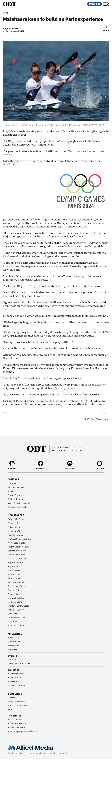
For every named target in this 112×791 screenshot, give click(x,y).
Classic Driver (14, 641)
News (5, 13)
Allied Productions (16, 673)
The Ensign (13, 621)
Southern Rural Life (16, 617)
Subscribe (94, 4)
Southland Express (16, 625)
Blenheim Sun (14, 523)
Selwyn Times (14, 578)
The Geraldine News (16, 554)
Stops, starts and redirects (19, 705)
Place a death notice (17, 723)
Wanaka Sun (13, 594)
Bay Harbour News (16, 562)
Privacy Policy (14, 495)
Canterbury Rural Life (17, 550)
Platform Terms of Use (17, 499)
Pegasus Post (13, 566)
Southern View (14, 574)
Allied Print (12, 681)
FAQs (10, 709)
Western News (14, 570)
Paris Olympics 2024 (99, 419)
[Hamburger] (106, 4)
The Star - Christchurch (18, 558)
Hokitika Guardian (16, 535)
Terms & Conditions (16, 701)
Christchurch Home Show (19, 663)
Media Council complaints (19, 503)
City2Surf (12, 659)
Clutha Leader (14, 613)
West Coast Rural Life (17, 542)
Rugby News (13, 649)
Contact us (12, 483)
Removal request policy (18, 507)
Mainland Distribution (17, 685)
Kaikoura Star (14, 527)
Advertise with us (15, 719)
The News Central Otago (18, 605)
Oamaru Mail (13, 590)
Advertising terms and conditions (22, 731)
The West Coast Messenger (19, 539)
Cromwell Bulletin (16, 598)
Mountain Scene (15, 601)
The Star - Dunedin (16, 609)
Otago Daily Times (16, 519)
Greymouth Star (15, 531)
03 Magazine (13, 645)
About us (11, 491)
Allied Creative (14, 677)
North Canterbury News (18, 546)
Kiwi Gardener (14, 637)
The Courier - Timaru (17, 586)
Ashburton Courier (16, 582)
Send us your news (16, 487)
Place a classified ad (17, 727)
